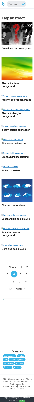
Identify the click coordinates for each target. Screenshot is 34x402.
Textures (19, 363)
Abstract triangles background (11, 115)
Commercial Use (9, 386)
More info (15, 400)
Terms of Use (24, 386)
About (12, 389)
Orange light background (15, 156)
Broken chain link (11, 170)
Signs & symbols (17, 360)
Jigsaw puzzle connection (16, 129)
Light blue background (14, 248)
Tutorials (8, 367)
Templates (8, 363)
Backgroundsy (15, 379)
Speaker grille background (16, 218)
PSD (6, 360)
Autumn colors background (16, 99)
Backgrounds (9, 356)
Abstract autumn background (11, 85)
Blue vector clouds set (14, 205)
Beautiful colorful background (11, 234)
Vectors (17, 367)
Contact (20, 389)
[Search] (23, 4)
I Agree (22, 400)
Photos (21, 356)
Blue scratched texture (14, 143)
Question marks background (17, 48)
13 (10, 288)
